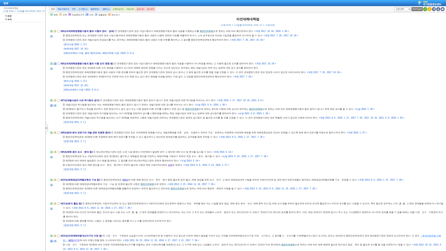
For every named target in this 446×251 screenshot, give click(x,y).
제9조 (125, 179)
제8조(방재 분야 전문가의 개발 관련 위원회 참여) (86, 132)
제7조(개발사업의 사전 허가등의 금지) (80, 100)
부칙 (9, 19)
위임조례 (130, 9)
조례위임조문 (118, 9)
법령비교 (106, 9)
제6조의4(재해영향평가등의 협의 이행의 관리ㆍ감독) (88, 31)
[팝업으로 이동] (51, 37)
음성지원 (140, 9)
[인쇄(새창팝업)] (443, 9)
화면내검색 (417, 9)
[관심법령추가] (430, 9)
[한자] (434, 9)
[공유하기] (425, 9)
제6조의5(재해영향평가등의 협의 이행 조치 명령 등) (87, 63)
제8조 (71, 240)
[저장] (438, 9)
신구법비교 (83, 9)
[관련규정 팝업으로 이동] (55, 64)
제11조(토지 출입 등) (71, 203)
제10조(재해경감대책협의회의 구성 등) (81, 179)
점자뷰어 (150, 9)
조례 (170, 165)
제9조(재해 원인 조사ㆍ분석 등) (77, 152)
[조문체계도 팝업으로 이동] (51, 32)
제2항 (77, 240)
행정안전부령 (206, 31)
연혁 (73, 9)
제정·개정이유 (63, 9)
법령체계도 (95, 9)
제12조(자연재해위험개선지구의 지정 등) (82, 235)
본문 (9, 16)
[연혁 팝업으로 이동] (55, 32)
